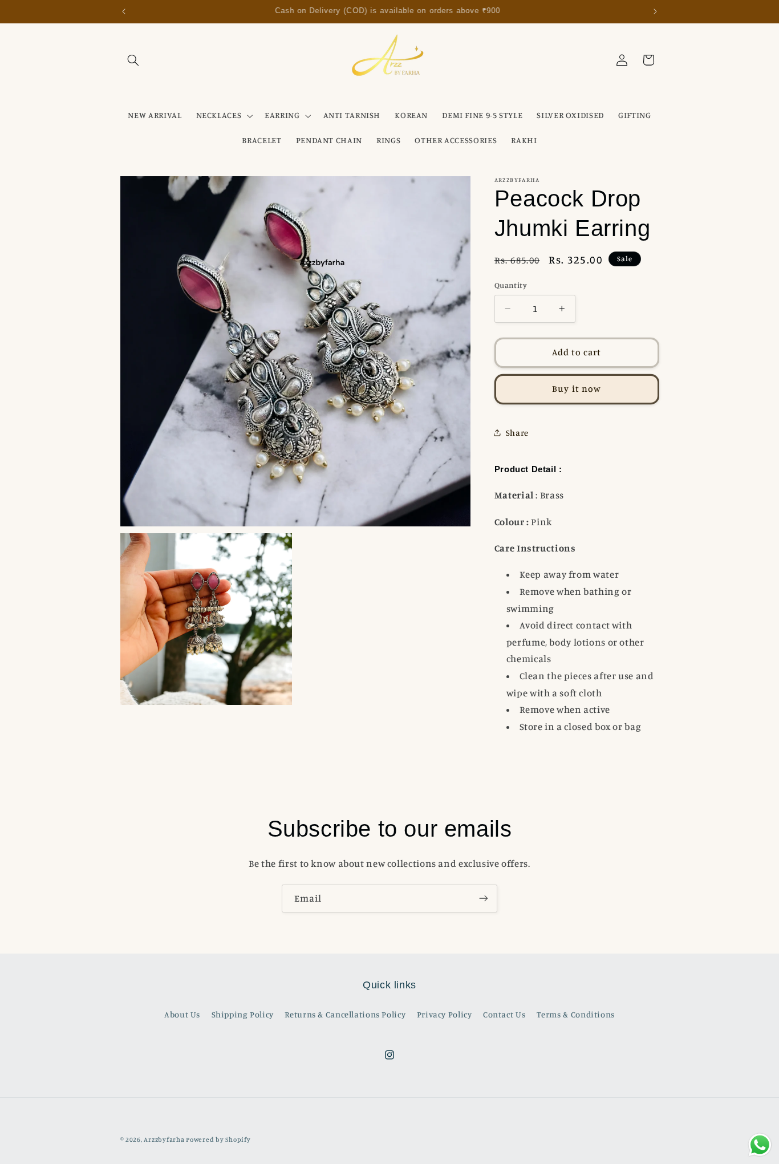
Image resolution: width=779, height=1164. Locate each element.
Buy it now (576, 388)
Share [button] (517, 432)
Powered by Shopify (218, 1139)
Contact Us (504, 1014)
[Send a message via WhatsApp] (759, 1144)
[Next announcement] (655, 11)
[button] (133, 60)
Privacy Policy (444, 1014)
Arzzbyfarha (164, 1139)
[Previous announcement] (123, 11)
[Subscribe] (483, 898)
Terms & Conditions (576, 1014)
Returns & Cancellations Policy (345, 1014)
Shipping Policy (243, 1014)
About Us (182, 1014)
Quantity (510, 285)
